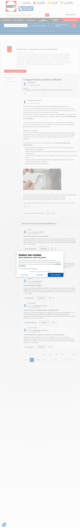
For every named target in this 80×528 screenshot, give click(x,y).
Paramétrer (40, 275)
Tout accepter (56, 275)
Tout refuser (24, 275)
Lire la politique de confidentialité (28, 269)
